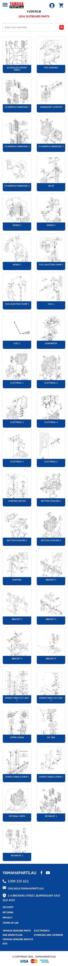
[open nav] (5, 4)
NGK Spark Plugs (12, 935)
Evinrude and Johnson (48, 935)
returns (8, 912)
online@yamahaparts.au (26, 888)
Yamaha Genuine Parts (17, 930)
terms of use (11, 922)
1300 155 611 (18, 881)
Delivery (8, 907)
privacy (7, 917)
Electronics (42, 930)
